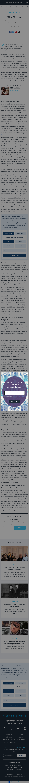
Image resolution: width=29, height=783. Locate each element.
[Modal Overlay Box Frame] (14, 391)
